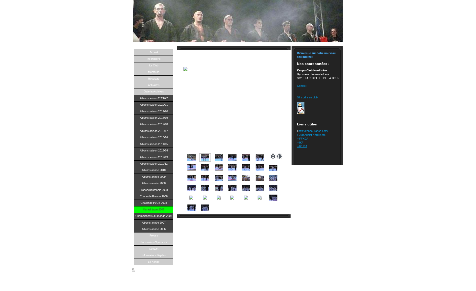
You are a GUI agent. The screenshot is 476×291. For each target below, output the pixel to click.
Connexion (337, 270)
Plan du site (168, 270)
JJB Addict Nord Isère (312, 134)
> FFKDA (302, 138)
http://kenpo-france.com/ (313, 130)
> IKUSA (302, 146)
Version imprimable (147, 270)
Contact (301, 85)
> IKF (300, 142)
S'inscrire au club (307, 97)
